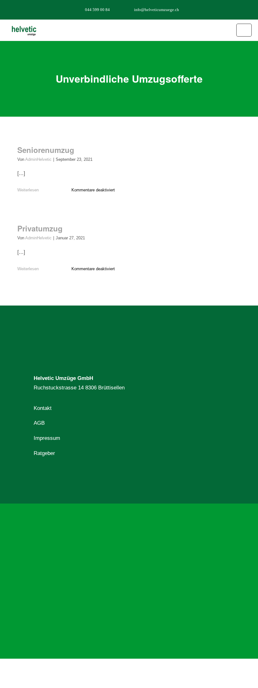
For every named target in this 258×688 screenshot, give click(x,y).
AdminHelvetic (38, 159)
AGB (39, 423)
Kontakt (43, 408)
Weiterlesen (28, 190)
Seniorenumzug (45, 149)
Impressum (47, 438)
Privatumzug (40, 228)
